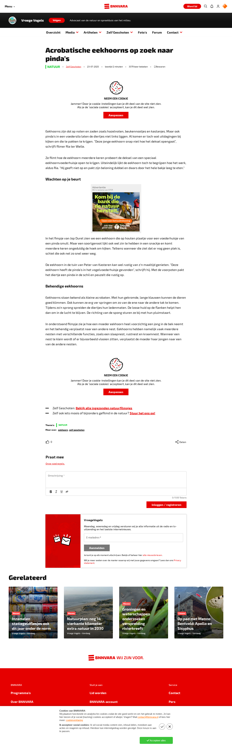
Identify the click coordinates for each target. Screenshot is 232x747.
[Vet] (50, 491)
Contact (172, 32)
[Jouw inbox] (212, 6)
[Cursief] (56, 491)
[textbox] (116, 479)
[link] (63, 429)
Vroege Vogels (32, 20)
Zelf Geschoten (118, 32)
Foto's (142, 32)
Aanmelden (96, 547)
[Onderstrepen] (61, 491)
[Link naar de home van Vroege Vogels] (12, 20)
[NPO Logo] (225, 6)
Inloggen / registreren (166, 504)
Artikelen (91, 32)
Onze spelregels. (55, 463)
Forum (157, 32)
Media (70, 32)
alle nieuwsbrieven (152, 555)
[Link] (66, 491)
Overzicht (53, 32)
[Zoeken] (205, 6)
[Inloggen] (218, 6)
